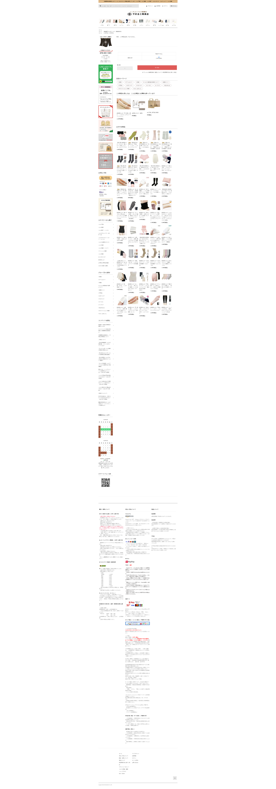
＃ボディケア (129, 85)
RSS (120, 773)
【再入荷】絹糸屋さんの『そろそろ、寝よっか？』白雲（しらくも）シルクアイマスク (122, 145)
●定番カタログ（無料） (137, 113)
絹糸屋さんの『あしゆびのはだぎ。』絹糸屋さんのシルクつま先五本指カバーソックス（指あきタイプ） (133, 192)
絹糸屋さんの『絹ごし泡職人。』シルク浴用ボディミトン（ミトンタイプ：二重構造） (167, 240)
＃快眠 (137, 82)
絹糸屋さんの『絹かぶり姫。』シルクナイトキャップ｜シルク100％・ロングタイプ (167, 168)
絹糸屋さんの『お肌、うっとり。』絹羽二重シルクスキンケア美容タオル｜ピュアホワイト (133, 240)
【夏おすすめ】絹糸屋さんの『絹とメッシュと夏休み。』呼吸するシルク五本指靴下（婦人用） (155, 145)
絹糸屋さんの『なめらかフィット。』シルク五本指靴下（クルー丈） (144, 263)
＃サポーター (139, 85)
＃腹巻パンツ (165, 82)
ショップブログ (122, 771)
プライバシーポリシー (124, 766)
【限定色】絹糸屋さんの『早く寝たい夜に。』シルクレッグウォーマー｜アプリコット (122, 192)
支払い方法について (123, 755)
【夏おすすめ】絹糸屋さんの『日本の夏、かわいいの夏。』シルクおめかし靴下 (144, 145)
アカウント (150, 5)
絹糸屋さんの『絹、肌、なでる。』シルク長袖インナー (122, 286)
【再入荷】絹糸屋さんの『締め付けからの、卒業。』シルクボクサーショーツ (144, 168)
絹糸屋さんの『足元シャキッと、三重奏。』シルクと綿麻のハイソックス (167, 263)
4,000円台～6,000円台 (109, 33)
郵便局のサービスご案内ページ (111, 557)
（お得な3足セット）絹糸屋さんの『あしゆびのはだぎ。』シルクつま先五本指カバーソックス (122, 263)
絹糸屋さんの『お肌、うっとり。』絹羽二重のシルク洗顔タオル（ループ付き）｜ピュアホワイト (155, 240)
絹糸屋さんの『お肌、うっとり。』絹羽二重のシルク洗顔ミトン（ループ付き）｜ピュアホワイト (122, 310)
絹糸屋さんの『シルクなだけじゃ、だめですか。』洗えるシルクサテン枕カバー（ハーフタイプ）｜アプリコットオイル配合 (167, 216)
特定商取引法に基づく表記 (169, 72)
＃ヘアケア (157, 85)
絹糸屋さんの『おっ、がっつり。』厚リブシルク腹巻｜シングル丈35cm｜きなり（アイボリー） (133, 287)
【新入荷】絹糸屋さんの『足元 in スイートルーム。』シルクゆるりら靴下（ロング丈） (133, 169)
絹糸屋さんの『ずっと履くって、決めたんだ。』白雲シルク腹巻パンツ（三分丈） (155, 286)
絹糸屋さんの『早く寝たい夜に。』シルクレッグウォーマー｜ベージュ (124, 115)
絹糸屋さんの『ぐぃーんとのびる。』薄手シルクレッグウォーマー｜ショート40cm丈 (167, 309)
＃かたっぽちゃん (137, 88)
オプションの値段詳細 (148, 72)
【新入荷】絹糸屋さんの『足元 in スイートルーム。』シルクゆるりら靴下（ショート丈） (122, 169)
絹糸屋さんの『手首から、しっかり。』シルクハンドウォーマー (155, 309)
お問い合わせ (135, 762)
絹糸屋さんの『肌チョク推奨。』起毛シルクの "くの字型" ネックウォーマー (144, 215)
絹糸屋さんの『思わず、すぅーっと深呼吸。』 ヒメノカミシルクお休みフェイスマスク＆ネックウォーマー (155, 216)
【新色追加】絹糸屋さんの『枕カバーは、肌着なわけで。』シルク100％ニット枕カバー (167, 191)
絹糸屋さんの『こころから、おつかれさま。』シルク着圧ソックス (155, 191)
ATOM (123, 773)
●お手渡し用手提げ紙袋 (152, 112)
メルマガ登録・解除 (123, 769)
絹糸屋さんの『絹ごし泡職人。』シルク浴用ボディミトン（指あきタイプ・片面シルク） (144, 191)
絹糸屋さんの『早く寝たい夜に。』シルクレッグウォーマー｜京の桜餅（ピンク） (133, 309)
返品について (158, 72)
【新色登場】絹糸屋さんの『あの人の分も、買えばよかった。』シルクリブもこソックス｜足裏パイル (144, 240)
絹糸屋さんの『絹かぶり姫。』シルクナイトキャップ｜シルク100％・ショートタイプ (144, 310)
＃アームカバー (128, 82)
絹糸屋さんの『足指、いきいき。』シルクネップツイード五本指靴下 (133, 263)
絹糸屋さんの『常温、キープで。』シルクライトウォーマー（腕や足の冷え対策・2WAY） (144, 287)
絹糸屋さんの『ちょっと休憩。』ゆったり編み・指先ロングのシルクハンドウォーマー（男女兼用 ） (133, 215)
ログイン (166, 5)
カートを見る (135, 760)
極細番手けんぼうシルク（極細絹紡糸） (113, 31)
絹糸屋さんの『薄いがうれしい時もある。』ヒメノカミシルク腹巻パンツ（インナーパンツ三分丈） (122, 215)
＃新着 (119, 82)
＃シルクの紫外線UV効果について (151, 82)
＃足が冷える (167, 85)
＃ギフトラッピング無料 (123, 88)
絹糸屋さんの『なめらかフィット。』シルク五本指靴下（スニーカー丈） (155, 263)
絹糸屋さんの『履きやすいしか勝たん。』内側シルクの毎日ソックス (167, 286)
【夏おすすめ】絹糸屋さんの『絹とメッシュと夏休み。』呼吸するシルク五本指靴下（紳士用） (167, 145)
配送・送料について (123, 758)
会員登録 (158, 5)
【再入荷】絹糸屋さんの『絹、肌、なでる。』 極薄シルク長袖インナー (155, 168)
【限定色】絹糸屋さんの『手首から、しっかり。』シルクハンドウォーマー (133, 145)
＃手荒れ (120, 85)
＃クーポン (148, 85)
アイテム (174, 6)
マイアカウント (135, 753)
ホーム (100, 30)
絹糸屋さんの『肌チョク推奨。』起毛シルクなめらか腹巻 (122, 239)
